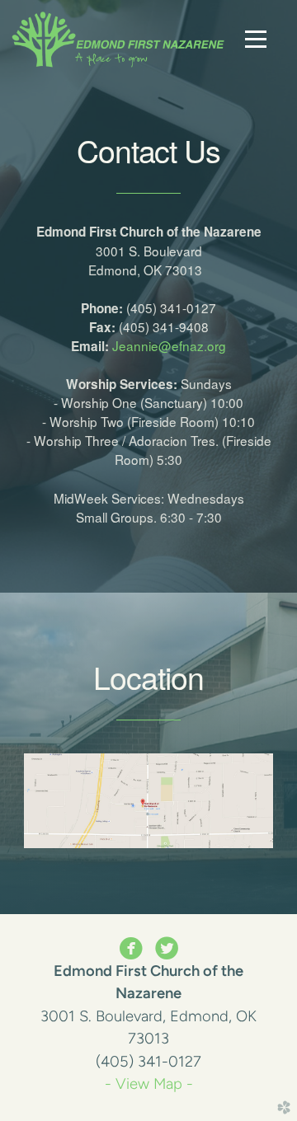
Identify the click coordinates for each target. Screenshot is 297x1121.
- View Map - (149, 1084)
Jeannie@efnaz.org (169, 345)
